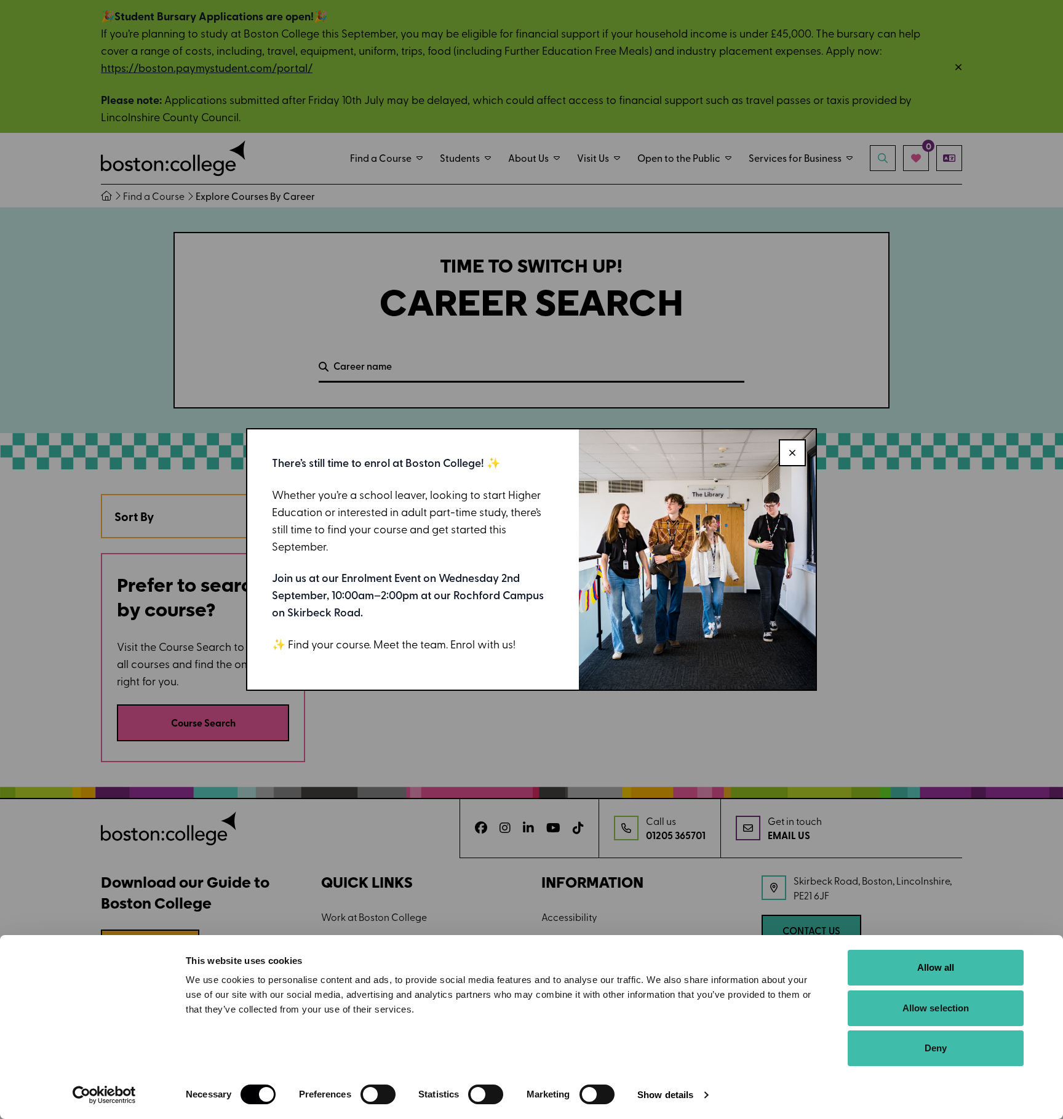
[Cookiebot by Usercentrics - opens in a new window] (104, 1095)
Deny (936, 1048)
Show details (665, 1094)
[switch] (378, 1094)
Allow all (936, 967)
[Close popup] (792, 452)
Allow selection (935, 1008)
